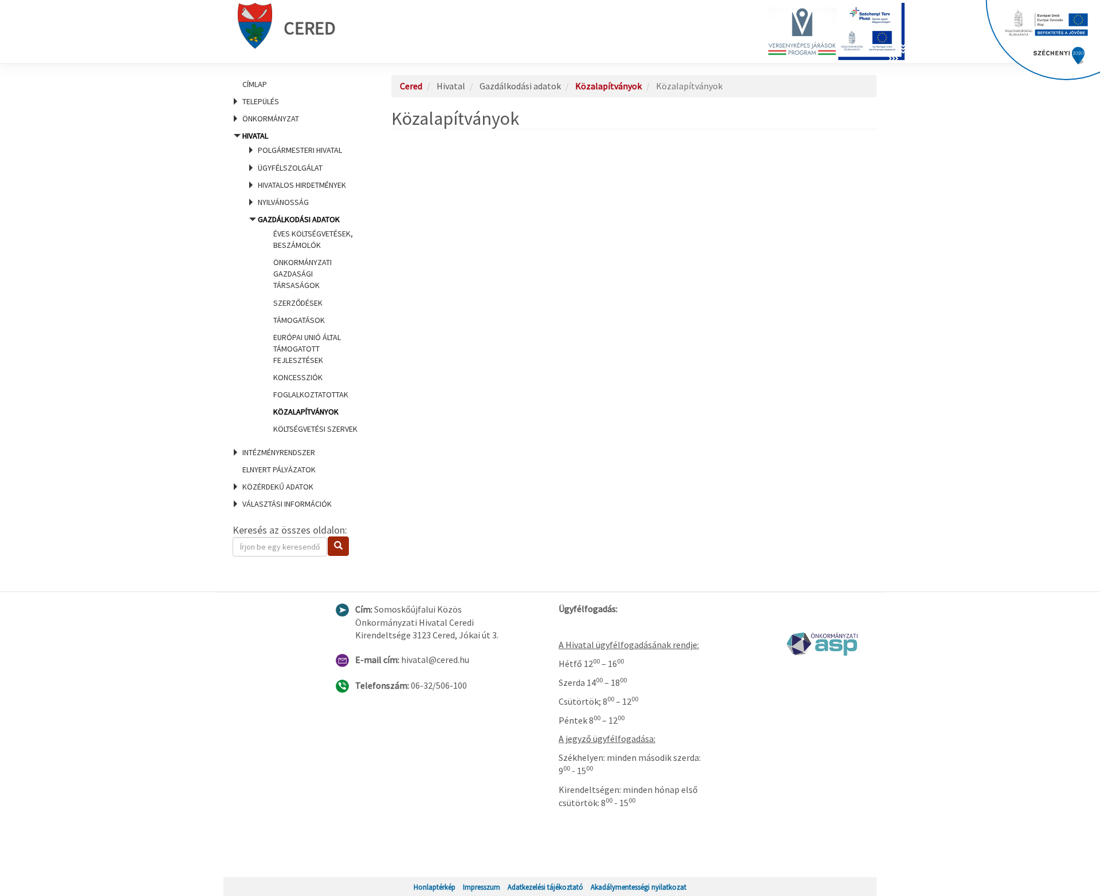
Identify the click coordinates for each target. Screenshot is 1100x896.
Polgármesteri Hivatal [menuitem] (300, 150)
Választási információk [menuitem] (287, 504)
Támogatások (299, 320)
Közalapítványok (306, 411)
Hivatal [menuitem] (298, 282)
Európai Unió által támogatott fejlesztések (307, 348)
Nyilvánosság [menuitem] (283, 202)
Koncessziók (298, 377)
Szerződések (298, 303)
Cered (310, 28)
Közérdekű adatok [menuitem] (277, 486)
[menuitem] (298, 84)
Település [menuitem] (260, 101)
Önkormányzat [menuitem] (270, 118)
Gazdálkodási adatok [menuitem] (308, 324)
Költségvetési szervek (315, 429)
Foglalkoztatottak (310, 394)
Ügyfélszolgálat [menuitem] (290, 168)
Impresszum (481, 886)
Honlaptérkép (434, 886)
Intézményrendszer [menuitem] (278, 452)
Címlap (254, 84)
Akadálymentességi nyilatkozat (638, 886)
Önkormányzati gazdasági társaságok (302, 273)
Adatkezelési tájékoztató (545, 886)
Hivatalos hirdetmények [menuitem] (302, 185)
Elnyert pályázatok (279, 469)
